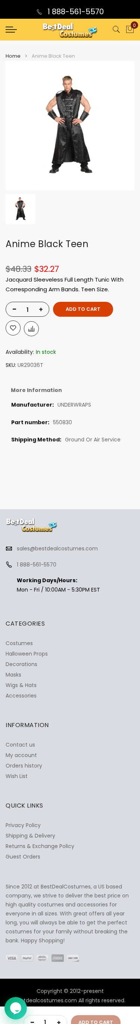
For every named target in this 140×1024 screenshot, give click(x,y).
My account (21, 755)
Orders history (24, 765)
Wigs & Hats (21, 685)
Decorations (21, 664)
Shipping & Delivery (30, 835)
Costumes (19, 643)
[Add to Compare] (31, 328)
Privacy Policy (23, 825)
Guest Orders (23, 856)
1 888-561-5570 (75, 11)
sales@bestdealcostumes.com (57, 548)
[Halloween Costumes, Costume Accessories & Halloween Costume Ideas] (70, 29)
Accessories (21, 695)
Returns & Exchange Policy (40, 846)
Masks (13, 674)
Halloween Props (27, 653)
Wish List (17, 776)
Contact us (20, 744)
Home (13, 56)
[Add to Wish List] (13, 327)
